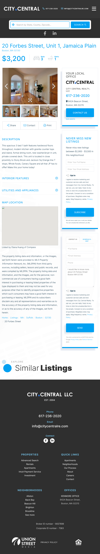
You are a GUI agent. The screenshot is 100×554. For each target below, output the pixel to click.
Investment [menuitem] (29, 475)
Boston (39, 317)
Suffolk (29, 317)
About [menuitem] (70, 471)
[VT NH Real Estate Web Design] (23, 542)
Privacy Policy (75, 339)
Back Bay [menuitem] (30, 499)
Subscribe (80, 212)
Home (5, 317)
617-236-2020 (52, 9)
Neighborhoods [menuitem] (70, 464)
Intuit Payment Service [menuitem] (30, 471)
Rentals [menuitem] (29, 464)
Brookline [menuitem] (29, 511)
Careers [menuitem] (70, 475)
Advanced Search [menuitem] (30, 460)
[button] (80, 25)
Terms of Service (87, 339)
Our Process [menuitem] (70, 468)
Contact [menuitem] (70, 479)
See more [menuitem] (30, 515)
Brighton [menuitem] (30, 507)
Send (80, 328)
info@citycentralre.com (76, 9)
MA (22, 317)
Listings (14, 317)
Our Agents (70, 119)
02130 (48, 317)
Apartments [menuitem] (30, 468)
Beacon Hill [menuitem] (29, 503)
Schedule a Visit (87, 240)
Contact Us (80, 112)
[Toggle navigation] (94, 9)
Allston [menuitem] (30, 496)
